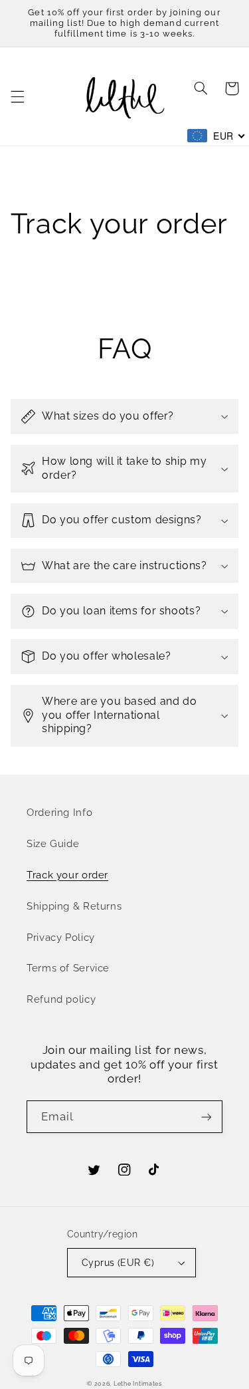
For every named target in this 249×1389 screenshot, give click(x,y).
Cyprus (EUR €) (118, 1262)
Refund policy (61, 999)
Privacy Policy (61, 937)
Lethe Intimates (138, 1383)
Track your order (67, 874)
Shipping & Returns (74, 906)
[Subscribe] (206, 1116)
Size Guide (53, 843)
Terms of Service (68, 967)
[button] (17, 96)
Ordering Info (59, 812)
